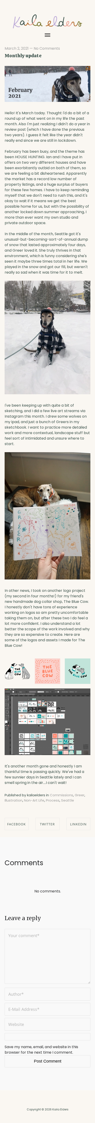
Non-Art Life (34, 800)
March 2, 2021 (17, 48)
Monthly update (23, 55)
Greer (79, 795)
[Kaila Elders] (47, 21)
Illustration (13, 800)
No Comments (47, 48)
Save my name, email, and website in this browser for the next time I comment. (41, 1049)
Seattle (67, 800)
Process (52, 800)
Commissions (61, 795)
